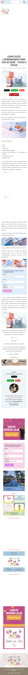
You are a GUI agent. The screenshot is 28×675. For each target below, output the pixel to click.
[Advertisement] (14, 32)
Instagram (15, 397)
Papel (17, 68)
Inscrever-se (7, 290)
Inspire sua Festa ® (5, 11)
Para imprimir (22, 68)
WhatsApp (15, 90)
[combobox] (5, 287)
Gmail (22, 90)
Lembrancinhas (12, 68)
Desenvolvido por (14, 673)
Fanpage (9, 397)
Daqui (15, 337)
